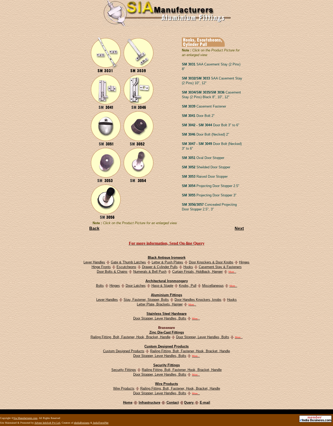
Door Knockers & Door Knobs (211, 262)
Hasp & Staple (162, 286)
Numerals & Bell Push (149, 272)
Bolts (100, 286)
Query (189, 402)
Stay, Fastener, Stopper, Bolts (146, 300)
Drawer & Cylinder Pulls (160, 267)
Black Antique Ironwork (166, 257)
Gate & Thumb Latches (128, 262)
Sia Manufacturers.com (25, 418)
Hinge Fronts (101, 267)
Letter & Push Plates (167, 262)
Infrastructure (149, 402)
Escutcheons (126, 267)
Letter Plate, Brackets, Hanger (160, 304)
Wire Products (166, 384)
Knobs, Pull (187, 286)
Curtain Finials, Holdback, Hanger (197, 272)
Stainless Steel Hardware (166, 314)
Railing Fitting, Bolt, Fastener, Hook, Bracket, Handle (130, 337)
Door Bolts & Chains (112, 272)
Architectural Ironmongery (166, 281)
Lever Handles (94, 262)
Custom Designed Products (166, 346)
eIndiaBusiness (81, 422)
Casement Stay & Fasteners (220, 267)
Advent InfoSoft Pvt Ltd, (47, 422)
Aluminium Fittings (166, 295)
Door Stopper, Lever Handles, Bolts (159, 318)
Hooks (188, 267)
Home (127, 402)
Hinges (244, 262)
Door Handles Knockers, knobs (198, 300)
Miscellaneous (213, 286)
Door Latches (136, 286)
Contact (172, 402)
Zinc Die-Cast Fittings (166, 332)
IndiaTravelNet (100, 422)
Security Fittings (166, 365)
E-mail (205, 402)
